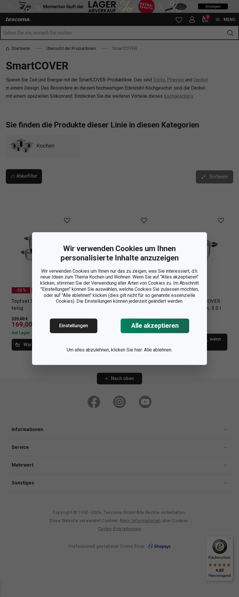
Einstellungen (73, 325)
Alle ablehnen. (158, 350)
